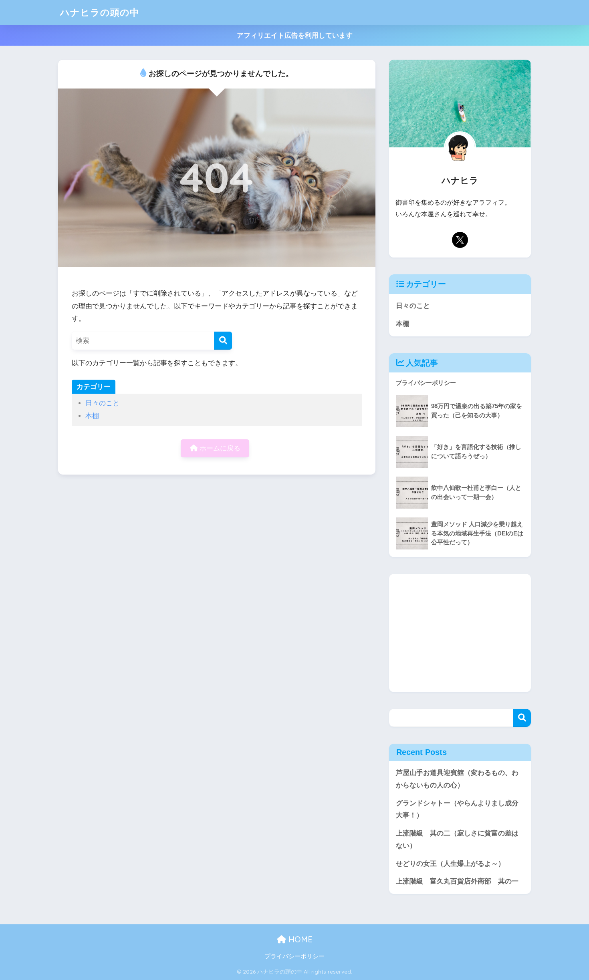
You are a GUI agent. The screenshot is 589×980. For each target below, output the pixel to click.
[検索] (223, 341)
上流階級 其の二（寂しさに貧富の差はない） (457, 839)
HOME (299, 939)
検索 (522, 718)
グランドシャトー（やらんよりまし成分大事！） (457, 809)
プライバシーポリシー (294, 956)
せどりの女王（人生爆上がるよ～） (450, 863)
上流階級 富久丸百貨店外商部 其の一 (457, 881)
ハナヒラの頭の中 (99, 12)
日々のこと (102, 403)
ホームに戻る (219, 448)
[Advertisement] (460, 633)
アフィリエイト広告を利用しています (295, 35)
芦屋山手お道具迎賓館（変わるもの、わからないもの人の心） (457, 779)
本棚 (92, 416)
